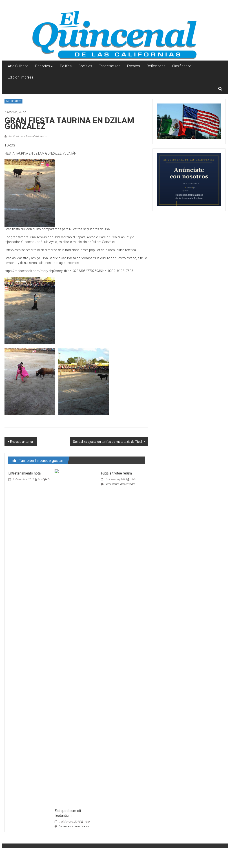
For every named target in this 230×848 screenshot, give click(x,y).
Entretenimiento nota (24, 473)
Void (40, 479)
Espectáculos (109, 66)
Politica (66, 66)
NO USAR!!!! (13, 101)
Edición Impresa (20, 77)
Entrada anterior (21, 441)
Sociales (85, 66)
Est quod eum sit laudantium (68, 813)
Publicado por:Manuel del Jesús (27, 136)
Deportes (42, 66)
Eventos (133, 66)
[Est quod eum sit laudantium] (76, 637)
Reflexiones (156, 66)
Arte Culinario (18, 66)
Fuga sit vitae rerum (116, 473)
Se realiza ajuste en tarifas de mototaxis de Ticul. (108, 441)
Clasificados (182, 66)
